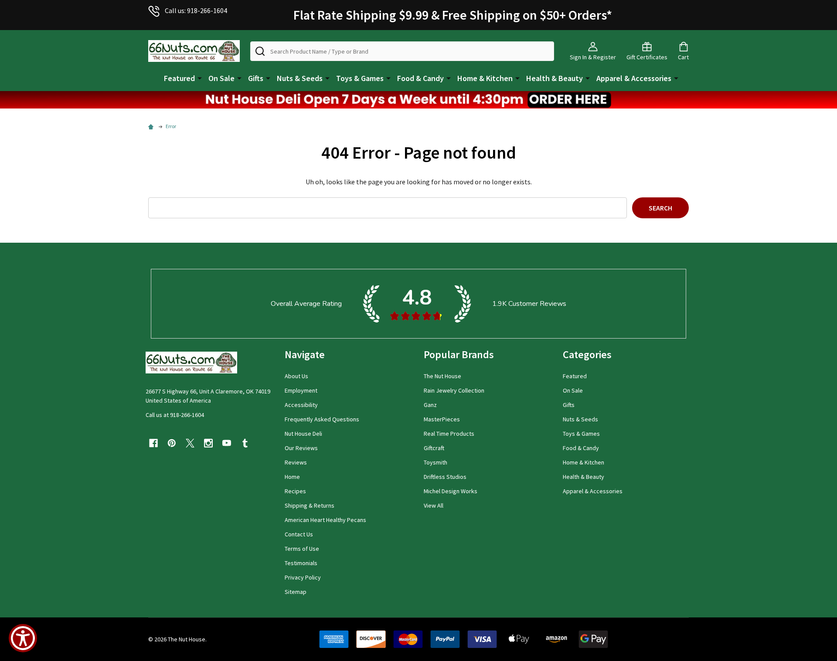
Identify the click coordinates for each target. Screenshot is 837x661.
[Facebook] (153, 443)
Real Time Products (449, 433)
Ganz (430, 405)
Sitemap (295, 592)
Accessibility (301, 405)
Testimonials (301, 563)
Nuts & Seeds (300, 78)
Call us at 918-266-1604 (175, 415)
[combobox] (402, 51)
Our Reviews (301, 448)
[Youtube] (227, 443)
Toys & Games (360, 78)
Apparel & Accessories (633, 78)
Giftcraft (434, 448)
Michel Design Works (450, 491)
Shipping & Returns (309, 505)
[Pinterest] (172, 443)
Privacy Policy (303, 577)
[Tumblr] (245, 443)
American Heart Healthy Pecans (325, 520)
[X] (190, 443)
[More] (199, 77)
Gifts (255, 78)
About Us (296, 376)
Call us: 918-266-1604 (196, 10)
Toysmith (435, 462)
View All (433, 505)
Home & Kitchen (485, 78)
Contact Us (299, 534)
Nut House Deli (303, 433)
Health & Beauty (554, 78)
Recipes (295, 491)
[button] (418, 99)
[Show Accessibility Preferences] (23, 638)
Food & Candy (420, 78)
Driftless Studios (445, 477)
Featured (179, 78)
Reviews (296, 462)
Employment (301, 390)
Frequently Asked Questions (322, 419)
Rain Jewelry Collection (454, 390)
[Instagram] (208, 443)
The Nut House (442, 376)
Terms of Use (302, 549)
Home (292, 477)
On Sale (221, 78)
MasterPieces (442, 419)
